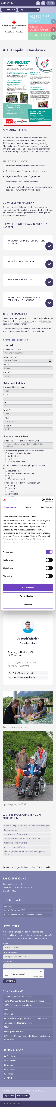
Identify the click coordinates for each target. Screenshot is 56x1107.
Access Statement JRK (14, 910)
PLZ (5, 395)
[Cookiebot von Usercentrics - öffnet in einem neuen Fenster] (41, 500)
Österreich (9, 10)
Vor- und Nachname (13, 349)
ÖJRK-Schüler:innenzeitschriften (18, 1005)
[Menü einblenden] (43, 3)
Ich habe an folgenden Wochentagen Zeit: (21, 483)
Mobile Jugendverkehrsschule (17, 996)
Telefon (7, 426)
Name (5, 944)
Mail (43, 321)
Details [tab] (28, 507)
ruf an (48, 321)
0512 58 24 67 (8, 3)
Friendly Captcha (38, 976)
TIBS (6, 1010)
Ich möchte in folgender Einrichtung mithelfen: (23, 451)
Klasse (6, 372)
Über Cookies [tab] (46, 507)
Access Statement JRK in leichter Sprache (23, 915)
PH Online (8, 1027)
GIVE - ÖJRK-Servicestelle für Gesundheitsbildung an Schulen (27, 1037)
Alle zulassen (28, 588)
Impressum (9, 1096)
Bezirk (6, 410)
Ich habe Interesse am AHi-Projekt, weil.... (21, 441)
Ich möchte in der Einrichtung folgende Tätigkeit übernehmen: (24, 467)
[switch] (49, 560)
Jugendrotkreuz (22, 867)
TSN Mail (8, 1014)
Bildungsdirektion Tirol (14, 1032)
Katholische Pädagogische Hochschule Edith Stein (26, 1018)
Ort (5, 403)
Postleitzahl (8, 961)
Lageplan (8, 906)
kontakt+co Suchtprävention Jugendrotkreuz (24, 1001)
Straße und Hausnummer (15, 387)
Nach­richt (27, 321)
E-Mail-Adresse (10, 953)
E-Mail (6, 418)
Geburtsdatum (10, 357)
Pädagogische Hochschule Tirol (18, 1023)
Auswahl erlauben (28, 596)
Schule (6, 365)
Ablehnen (28, 605)
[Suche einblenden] (38, 3)
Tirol (34, 867)
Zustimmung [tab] (10, 507)
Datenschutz (22, 1096)
